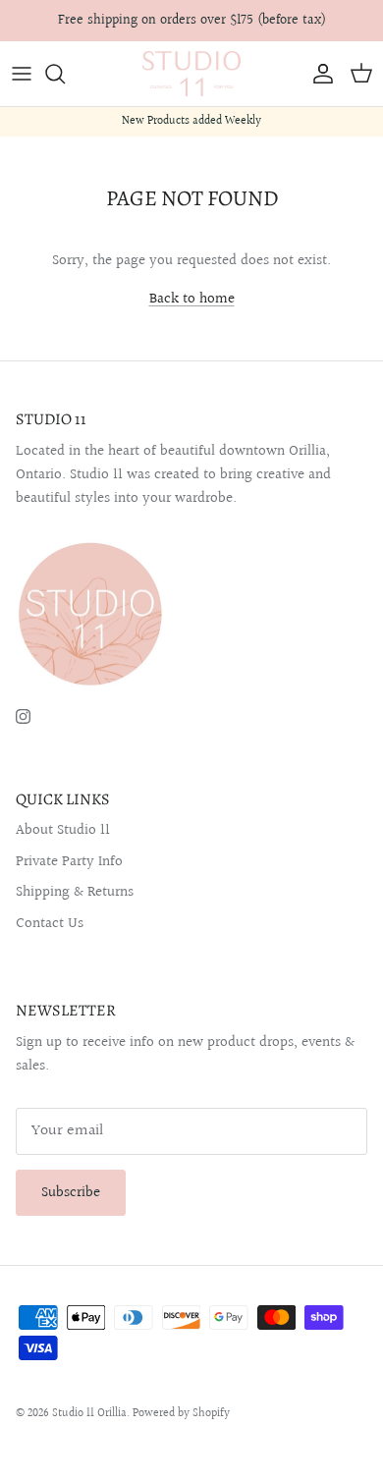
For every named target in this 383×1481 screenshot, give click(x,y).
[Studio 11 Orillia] (191, 73)
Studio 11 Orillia (89, 1413)
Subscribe (70, 1192)
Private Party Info (69, 861)
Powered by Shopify (181, 1413)
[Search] (64, 73)
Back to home (192, 299)
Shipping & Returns (75, 892)
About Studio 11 (63, 830)
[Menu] (21, 73)
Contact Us (49, 923)
